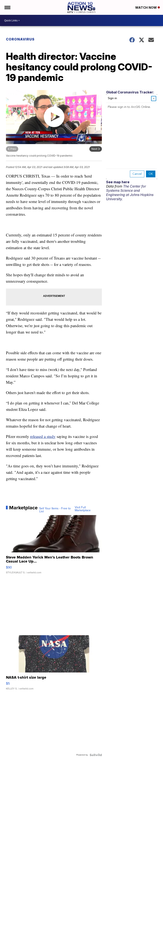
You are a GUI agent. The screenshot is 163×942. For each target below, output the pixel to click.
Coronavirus (20, 39)
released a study (43, 436)
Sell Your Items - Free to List (55, 510)
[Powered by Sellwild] (96, 754)
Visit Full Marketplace (83, 509)
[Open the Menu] (7, 7)
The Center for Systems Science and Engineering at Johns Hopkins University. (129, 192)
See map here (117, 182)
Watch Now (146, 8)
